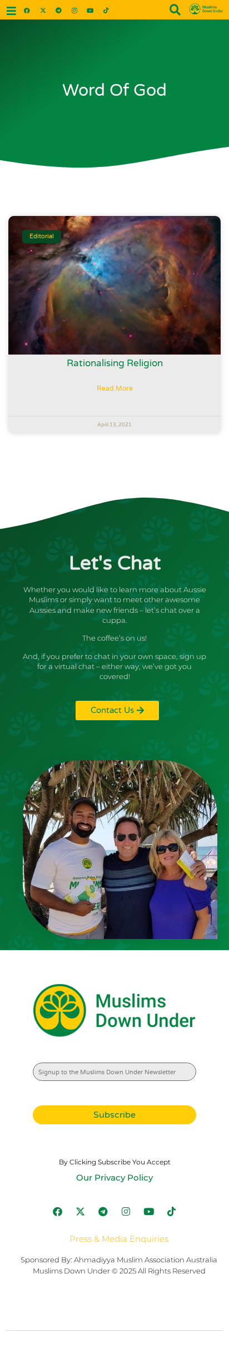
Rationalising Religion (115, 363)
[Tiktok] (106, 10)
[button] (11, 11)
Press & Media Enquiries (118, 1238)
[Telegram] (58, 10)
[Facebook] (27, 10)
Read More (115, 388)
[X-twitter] (43, 10)
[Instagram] (74, 10)
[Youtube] (90, 10)
